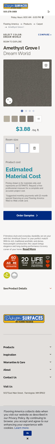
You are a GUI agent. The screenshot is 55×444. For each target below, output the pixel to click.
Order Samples (25, 215)
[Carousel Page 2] (26, 111)
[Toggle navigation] (49, 11)
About (7, 369)
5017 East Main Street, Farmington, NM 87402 (24, 393)
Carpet (40, 24)
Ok (27, 433)
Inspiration (9, 354)
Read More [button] (29, 249)
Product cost (13, 162)
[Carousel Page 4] (33, 111)
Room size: (12, 139)
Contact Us (9, 377)
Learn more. (21, 427)
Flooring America (11, 24)
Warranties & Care (14, 362)
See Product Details (15, 288)
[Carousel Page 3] (29, 111)
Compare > (45, 35)
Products (28, 24)
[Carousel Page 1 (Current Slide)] (22, 111)
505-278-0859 (10, 12)
